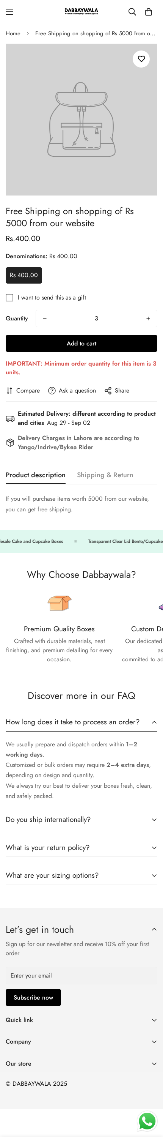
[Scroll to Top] (149, 1096)
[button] (148, 12)
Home (13, 33)
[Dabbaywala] (81, 12)
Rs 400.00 (24, 275)
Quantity (17, 318)
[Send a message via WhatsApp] (147, 1121)
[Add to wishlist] (141, 59)
